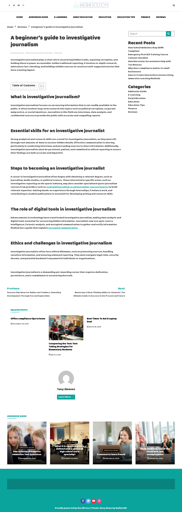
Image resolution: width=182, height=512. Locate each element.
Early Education (83, 17)
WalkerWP (121, 508)
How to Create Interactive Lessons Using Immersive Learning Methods (150, 76)
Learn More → (66, 397)
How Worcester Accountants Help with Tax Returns (149, 63)
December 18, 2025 (20, 323)
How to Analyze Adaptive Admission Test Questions (26, 453)
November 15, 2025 (27, 458)
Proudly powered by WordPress (72, 508)
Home (19, 17)
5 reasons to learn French (111, 454)
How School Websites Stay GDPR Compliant (146, 49)
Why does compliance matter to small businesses (148, 70)
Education (105, 17)
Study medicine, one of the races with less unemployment (155, 451)
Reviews (161, 17)
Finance (145, 17)
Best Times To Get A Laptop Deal (102, 320)
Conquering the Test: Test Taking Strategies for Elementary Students (63, 346)
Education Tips (126, 17)
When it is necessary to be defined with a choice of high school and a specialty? (69, 450)
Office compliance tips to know (28, 318)
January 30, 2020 (156, 458)
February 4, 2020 (111, 458)
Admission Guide (38, 17)
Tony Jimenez (18, 53)
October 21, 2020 (70, 458)
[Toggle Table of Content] (40, 86)
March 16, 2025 (94, 326)
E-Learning (60, 17)
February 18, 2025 (35, 53)
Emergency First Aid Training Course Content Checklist (148, 56)
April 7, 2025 (55, 354)
